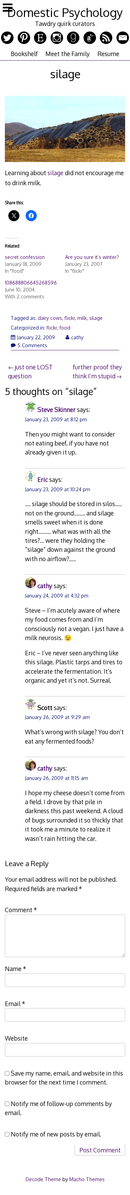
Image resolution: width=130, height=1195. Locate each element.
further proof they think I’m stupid (97, 371)
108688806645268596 (31, 283)
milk (82, 318)
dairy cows (50, 318)
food (64, 328)
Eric (42, 479)
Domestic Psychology (65, 12)
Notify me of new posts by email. (56, 1134)
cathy (77, 337)
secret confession (25, 257)
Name (15, 968)
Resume (108, 53)
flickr (69, 318)
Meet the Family (67, 53)
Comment (21, 910)
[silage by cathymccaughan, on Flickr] (65, 163)
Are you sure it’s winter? (92, 257)
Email (15, 1003)
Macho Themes (87, 1179)
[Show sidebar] (7, 8)
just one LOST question (30, 371)
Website (16, 1038)
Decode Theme (43, 1179)
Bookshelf (24, 53)
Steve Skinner (56, 409)
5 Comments (32, 345)
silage (55, 173)
